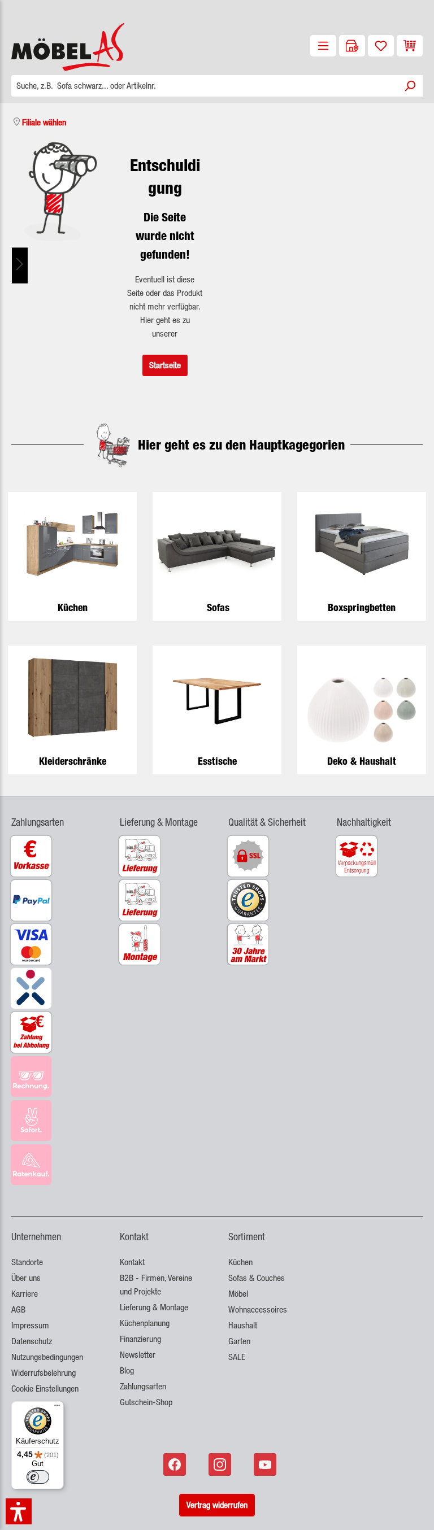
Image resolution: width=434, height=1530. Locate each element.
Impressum (30, 1325)
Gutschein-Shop (146, 1402)
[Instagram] (221, 1464)
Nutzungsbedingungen (47, 1357)
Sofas (218, 607)
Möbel (238, 1293)
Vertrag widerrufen (217, 1505)
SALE (236, 1357)
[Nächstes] (19, 265)
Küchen (73, 607)
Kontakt (132, 1262)
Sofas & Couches (256, 1277)
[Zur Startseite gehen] (54, 47)
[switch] (38, 1477)
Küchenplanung (145, 1323)
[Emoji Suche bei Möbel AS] (60, 191)
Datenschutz (31, 1341)
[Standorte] (352, 45)
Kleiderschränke (72, 761)
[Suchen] (410, 86)
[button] (54, 815)
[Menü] (323, 45)
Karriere (24, 1293)
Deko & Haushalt (361, 761)
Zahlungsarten (143, 1386)
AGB (18, 1309)
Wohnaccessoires (257, 1309)
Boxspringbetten (362, 607)
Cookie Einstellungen (45, 1388)
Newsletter (137, 1354)
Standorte (27, 1262)
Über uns (26, 1277)
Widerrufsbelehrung (43, 1372)
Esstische (217, 761)
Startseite (165, 365)
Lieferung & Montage (154, 1307)
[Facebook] (175, 1464)
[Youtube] (266, 1464)
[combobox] (204, 86)
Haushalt (242, 1325)
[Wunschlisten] (381, 45)
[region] (60, 265)
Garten (239, 1341)
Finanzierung (140, 1338)
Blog (127, 1370)
